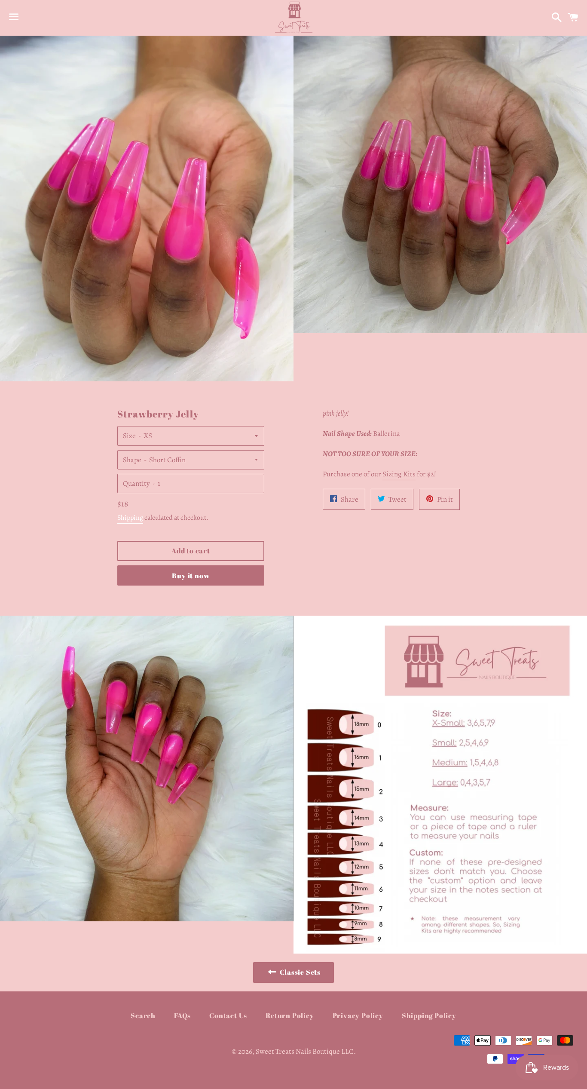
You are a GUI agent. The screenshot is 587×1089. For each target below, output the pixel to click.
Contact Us (228, 1015)
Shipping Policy (429, 1015)
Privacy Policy (358, 1015)
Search (143, 1015)
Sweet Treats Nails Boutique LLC (305, 1051)
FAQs (182, 1015)
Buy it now (190, 575)
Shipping (130, 517)
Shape (132, 460)
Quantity (136, 483)
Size (129, 436)
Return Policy (290, 1015)
